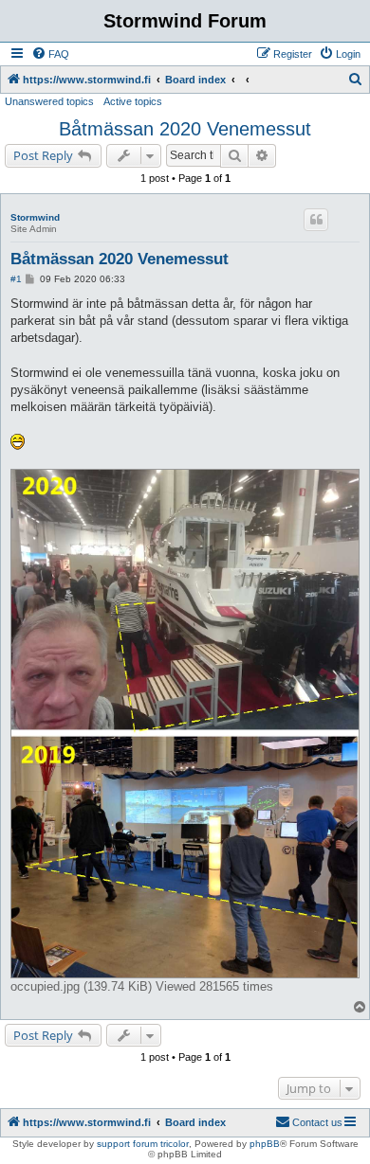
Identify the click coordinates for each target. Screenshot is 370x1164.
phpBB (265, 1143)
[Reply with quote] (316, 219)
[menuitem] (50, 54)
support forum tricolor (143, 1143)
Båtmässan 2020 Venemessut (185, 128)
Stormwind (35, 217)
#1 (16, 279)
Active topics (132, 101)
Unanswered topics (49, 101)
